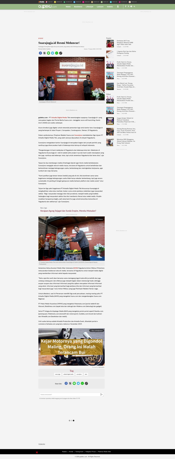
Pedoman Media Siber (104, 451)
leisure (100, 7)
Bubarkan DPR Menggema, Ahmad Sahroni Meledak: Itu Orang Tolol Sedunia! (126, 141)
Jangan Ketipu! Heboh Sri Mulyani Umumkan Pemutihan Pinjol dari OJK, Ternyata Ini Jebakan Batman (126, 120)
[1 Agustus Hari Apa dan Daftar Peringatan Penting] (110, 57)
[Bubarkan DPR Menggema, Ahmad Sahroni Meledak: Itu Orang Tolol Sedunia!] (110, 145)
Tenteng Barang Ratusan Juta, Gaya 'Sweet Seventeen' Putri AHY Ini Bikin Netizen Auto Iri (126, 130)
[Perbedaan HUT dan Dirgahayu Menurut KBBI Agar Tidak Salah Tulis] (110, 46)
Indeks (110, 7)
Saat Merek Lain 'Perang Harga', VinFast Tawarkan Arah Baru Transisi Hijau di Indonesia (125, 85)
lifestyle (89, 7)
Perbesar (100, 59)
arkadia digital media (68, 374)
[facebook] (40, 54)
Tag (72, 370)
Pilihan (108, 94)
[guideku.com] (47, 8)
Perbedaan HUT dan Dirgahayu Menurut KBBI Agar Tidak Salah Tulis (125, 42)
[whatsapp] (57, 54)
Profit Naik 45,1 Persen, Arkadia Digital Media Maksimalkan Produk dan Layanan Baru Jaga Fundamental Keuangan (125, 64)
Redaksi (64, 451)
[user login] (117, 7)
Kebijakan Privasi (91, 451)
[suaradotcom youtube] (131, 6)
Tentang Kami (79, 451)
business (78, 7)
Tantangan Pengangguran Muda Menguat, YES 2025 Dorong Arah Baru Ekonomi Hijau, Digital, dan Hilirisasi (125, 74)
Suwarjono (78, 135)
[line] (48, 54)
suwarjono (79, 374)
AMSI (76, 268)
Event (40, 38)
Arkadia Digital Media (59, 117)
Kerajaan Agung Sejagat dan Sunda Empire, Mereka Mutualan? (68, 211)
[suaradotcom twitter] (128, 6)
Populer (108, 38)
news (68, 7)
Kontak (71, 451)
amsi (86, 374)
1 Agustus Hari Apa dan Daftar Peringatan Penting (126, 52)
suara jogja (57, 374)
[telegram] (53, 54)
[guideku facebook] (126, 6)
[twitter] (44, 54)
